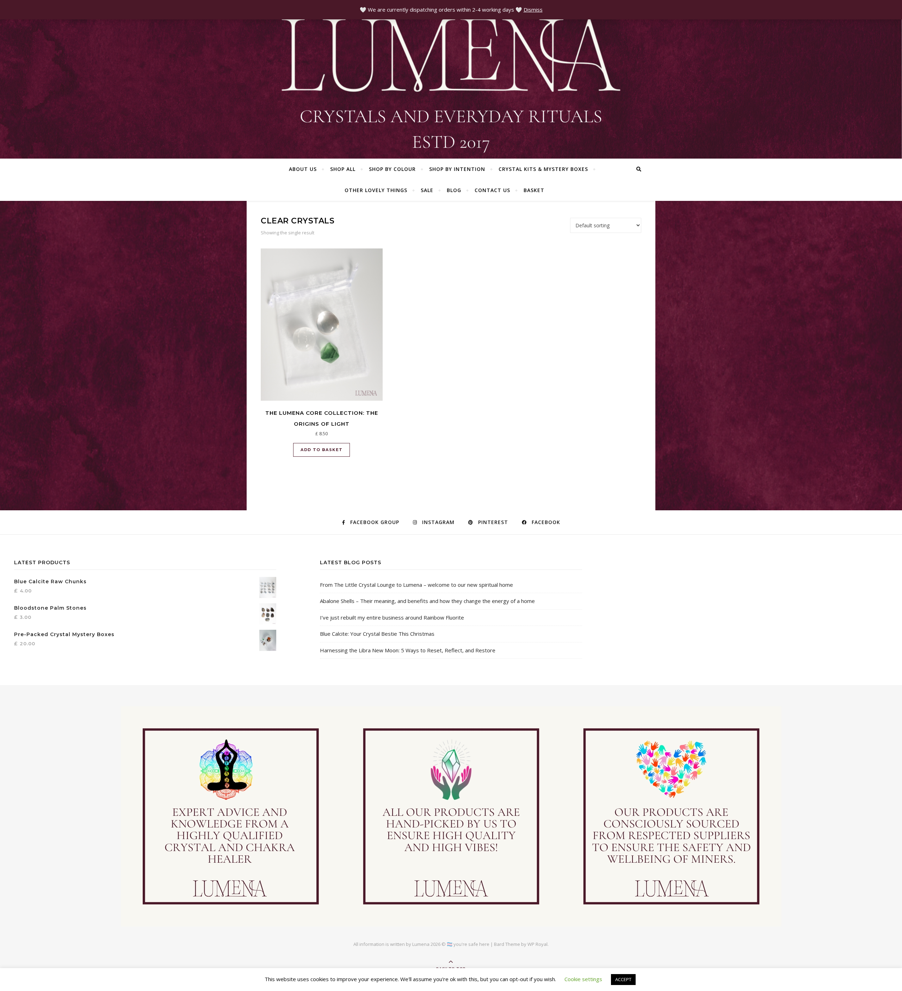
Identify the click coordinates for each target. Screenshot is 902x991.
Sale (427, 190)
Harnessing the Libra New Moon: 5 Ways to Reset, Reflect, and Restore (407, 650)
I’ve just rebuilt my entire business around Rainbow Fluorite (392, 617)
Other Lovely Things (376, 190)
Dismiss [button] (533, 9)
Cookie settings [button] (583, 979)
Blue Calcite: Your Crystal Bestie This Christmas (377, 633)
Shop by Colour (392, 169)
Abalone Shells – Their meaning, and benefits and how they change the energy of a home (427, 600)
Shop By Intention (457, 169)
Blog (454, 190)
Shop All (343, 169)
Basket (534, 190)
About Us (303, 169)
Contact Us (492, 190)
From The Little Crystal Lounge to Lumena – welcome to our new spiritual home (416, 584)
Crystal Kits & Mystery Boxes (543, 169)
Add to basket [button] (321, 449)
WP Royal (537, 944)
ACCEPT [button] (623, 979)
